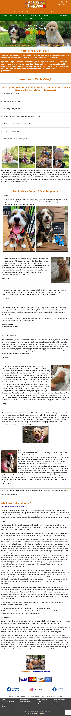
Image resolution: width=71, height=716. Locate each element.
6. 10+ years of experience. (12, 131)
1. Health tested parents (11, 94)
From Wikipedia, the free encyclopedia (14, 506)
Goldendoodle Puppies (41, 671)
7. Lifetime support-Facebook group (15, 139)
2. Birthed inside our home (11, 101)
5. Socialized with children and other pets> (17, 124)
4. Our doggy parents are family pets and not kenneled (21, 116)
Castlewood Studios (38, 713)
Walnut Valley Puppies (36, 64)
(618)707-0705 (63, 4)
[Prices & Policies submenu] (37, 18)
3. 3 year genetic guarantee (12, 109)
